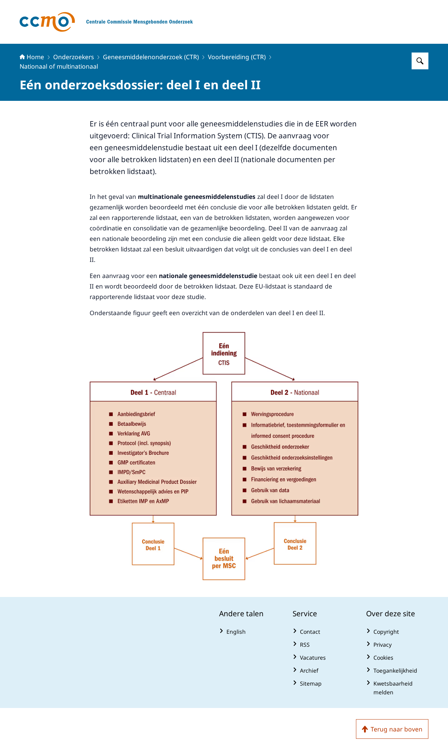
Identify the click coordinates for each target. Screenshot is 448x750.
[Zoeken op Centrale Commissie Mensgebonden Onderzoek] (420, 61)
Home (35, 57)
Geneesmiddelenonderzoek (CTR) (151, 57)
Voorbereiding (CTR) (237, 57)
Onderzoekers (73, 57)
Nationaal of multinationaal (59, 66)
